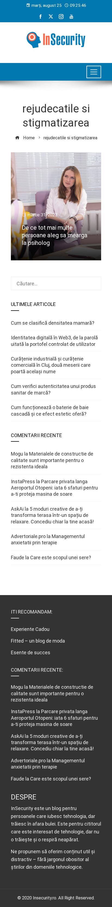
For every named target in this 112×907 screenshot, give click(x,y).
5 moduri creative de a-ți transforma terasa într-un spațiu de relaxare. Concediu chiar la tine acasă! (52, 515)
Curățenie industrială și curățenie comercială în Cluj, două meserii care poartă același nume (51, 365)
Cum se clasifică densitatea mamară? (52, 323)
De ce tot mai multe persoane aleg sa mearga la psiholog (55, 235)
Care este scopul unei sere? (60, 557)
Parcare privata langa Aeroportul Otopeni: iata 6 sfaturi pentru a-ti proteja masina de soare (54, 488)
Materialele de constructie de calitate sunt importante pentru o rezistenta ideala (52, 460)
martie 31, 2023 (42, 214)
